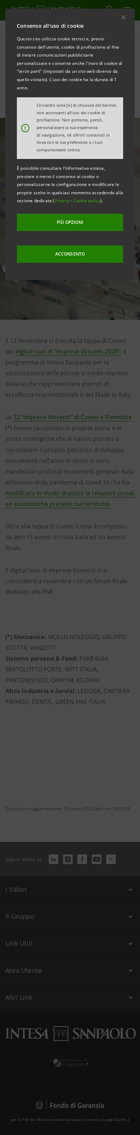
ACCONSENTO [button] (70, 254)
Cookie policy (87, 201)
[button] (123, 17)
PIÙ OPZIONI (70, 222)
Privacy (63, 201)
